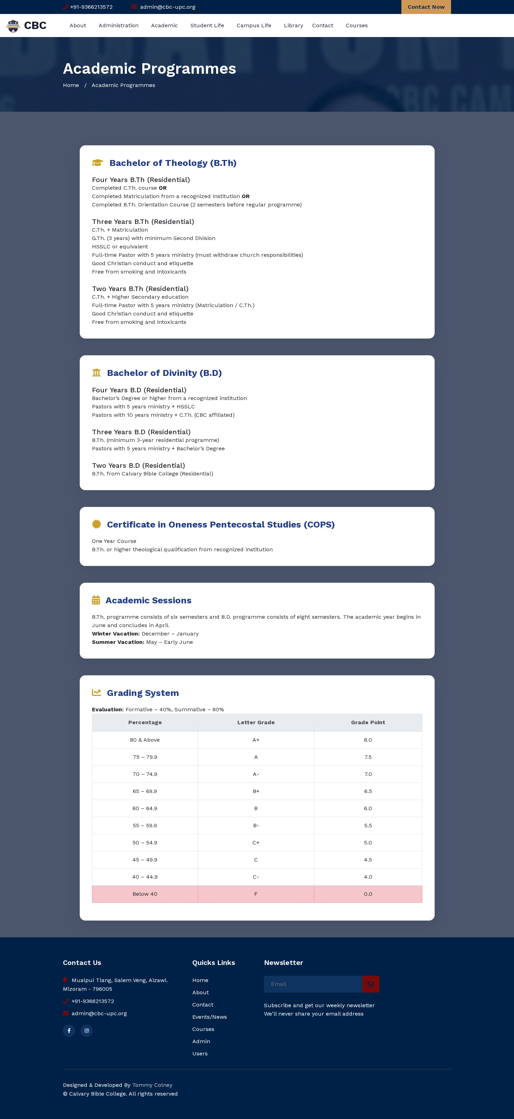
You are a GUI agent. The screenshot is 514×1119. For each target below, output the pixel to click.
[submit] (371, 984)
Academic (164, 25)
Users (200, 1053)
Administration (118, 25)
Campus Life (254, 25)
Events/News (209, 1016)
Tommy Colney (152, 1085)
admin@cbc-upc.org (98, 1013)
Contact (322, 25)
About (78, 25)
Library (293, 25)
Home (71, 85)
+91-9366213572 (92, 1001)
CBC (34, 25)
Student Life (207, 25)
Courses (357, 25)
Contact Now (426, 6)
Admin (201, 1041)
